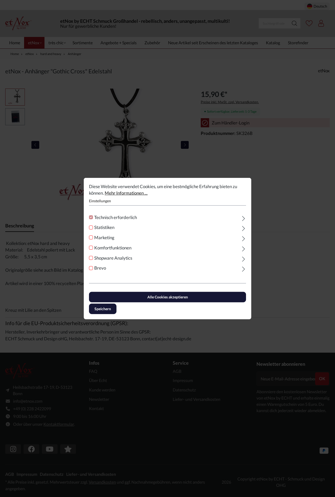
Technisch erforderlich (115, 217)
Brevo (100, 268)
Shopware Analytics (113, 257)
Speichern (102, 309)
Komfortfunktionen (112, 247)
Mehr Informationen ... (126, 193)
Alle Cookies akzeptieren (167, 297)
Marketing (104, 237)
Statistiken (104, 227)
